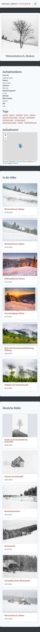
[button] (20, 146)
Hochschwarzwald (10, 118)
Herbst (32, 115)
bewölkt (19, 115)
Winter (20, 123)
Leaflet (6, 161)
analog (5, 115)
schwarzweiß (20, 120)
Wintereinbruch (30, 123)
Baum (12, 115)
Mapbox (16, 163)
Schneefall (30, 118)
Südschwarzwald (9, 123)
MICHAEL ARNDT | (16, 4)
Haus (26, 115)
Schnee (22, 118)
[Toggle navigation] (35, 4)
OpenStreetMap (21, 161)
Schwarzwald (8, 120)
